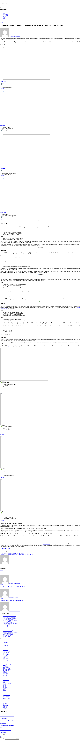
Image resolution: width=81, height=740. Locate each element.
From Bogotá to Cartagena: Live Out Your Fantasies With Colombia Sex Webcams (17, 572)
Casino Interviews (6, 651)
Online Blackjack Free (7, 626)
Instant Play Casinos (6, 668)
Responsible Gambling (7, 683)
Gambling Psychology (7, 664)
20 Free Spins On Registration (8, 622)
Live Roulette (5, 673)
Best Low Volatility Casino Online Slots (10, 620)
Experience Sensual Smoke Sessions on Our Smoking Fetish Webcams (14, 553)
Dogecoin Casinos (6, 659)
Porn (4, 18)
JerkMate (2, 168)
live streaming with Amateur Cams (29, 537)
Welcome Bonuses (6, 698)
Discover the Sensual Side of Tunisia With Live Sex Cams (11, 600)
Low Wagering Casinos (7, 674)
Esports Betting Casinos (7, 660)
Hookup (4, 665)
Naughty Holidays (3, 3)
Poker (4, 681)
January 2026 (5, 705)
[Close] (1, 737)
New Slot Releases (6, 676)
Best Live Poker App (7, 636)
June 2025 (5, 706)
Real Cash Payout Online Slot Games (10, 623)
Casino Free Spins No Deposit (8, 630)
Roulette (4, 684)
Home (4, 13)
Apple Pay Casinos (6, 645)
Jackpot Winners (6, 670)
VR (3, 19)
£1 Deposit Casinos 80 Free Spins (9, 616)
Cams (4, 17)
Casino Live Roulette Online (8, 627)
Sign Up (2, 88)
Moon (12, 36)
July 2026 (5, 703)
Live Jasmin (3, 81)
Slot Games (5, 691)
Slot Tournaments (6, 692)
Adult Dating (5, 15)
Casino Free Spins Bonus (7, 621)
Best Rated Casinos (6, 628)
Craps (4, 657)
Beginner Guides (6, 647)
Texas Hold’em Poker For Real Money (10, 632)
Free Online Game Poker (7, 631)
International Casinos (7, 669)
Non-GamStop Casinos (7, 679)
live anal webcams (46, 544)
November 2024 (6, 708)
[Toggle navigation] (0, 7)
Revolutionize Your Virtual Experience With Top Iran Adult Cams (13, 586)
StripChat (2, 125)
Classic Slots (5, 656)
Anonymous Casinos (7, 644)
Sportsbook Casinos (6, 695)
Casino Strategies (6, 654)
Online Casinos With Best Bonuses (9, 618)
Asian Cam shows (9, 346)
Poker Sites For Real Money (8, 634)
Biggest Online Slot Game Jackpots (9, 617)
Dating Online (5, 658)
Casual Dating (5, 655)
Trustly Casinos (6, 696)
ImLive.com (3, 212)
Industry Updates (6, 667)
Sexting (4, 16)
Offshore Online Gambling (8, 633)
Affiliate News (5, 642)
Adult (4, 641)
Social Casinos (5, 694)
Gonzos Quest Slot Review (8, 619)
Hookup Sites (5, 14)
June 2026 (5, 704)
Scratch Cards (5, 685)
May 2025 (5, 707)
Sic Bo (4, 689)
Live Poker (5, 672)
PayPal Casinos (6, 680)
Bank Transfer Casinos (7, 646)
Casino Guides (5, 650)
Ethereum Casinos (6, 661)
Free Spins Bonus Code (7, 625)
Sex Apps (4, 686)
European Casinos (6, 662)
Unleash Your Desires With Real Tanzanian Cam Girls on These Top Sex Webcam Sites (17, 554)
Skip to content (3, 0)
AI (3, 20)
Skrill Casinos (5, 690)
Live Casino (5, 671)
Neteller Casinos (6, 675)
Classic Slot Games (6, 624)
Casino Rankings (6, 652)
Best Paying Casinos (7, 635)
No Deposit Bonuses (7, 677)
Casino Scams (5, 653)
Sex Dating (5, 687)
